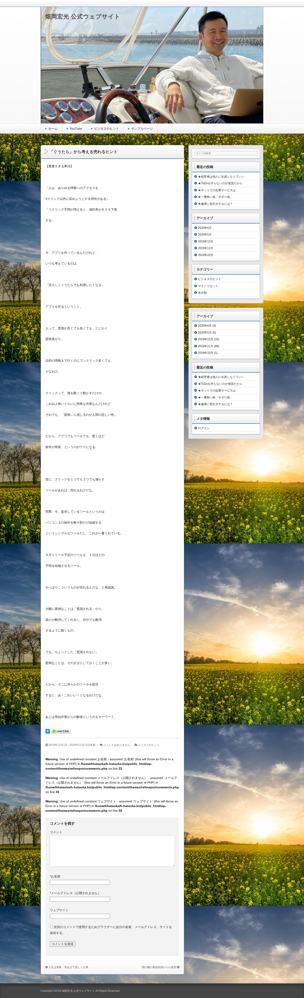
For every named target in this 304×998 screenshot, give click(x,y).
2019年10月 (205, 255)
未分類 (202, 292)
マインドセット (208, 286)
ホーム (53, 128)
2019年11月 (205, 248)
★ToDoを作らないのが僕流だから (220, 183)
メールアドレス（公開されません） (75, 893)
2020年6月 (205, 228)
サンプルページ (142, 128)
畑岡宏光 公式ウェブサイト (82, 16)
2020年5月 (205, 234)
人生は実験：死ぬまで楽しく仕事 (68, 967)
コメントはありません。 (118, 744)
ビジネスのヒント (106, 128)
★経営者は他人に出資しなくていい (221, 176)
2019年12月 (205, 241)
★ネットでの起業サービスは (217, 190)
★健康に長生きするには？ (215, 203)
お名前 (55, 876)
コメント (56, 832)
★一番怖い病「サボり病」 (215, 197)
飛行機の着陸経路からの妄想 (159, 967)
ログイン (204, 428)
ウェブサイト (59, 910)
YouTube (76, 128)
